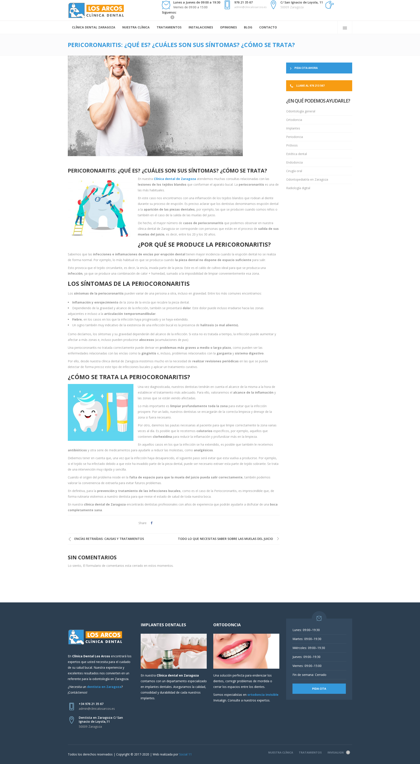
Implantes (293, 128)
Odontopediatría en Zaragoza (307, 179)
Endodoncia (294, 162)
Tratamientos (310, 752)
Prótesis (292, 145)
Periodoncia (294, 137)
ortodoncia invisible (262, 694)
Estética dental (296, 154)
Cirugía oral (294, 171)
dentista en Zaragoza (104, 687)
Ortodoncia (294, 120)
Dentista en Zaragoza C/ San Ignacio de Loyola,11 (101, 719)
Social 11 (185, 754)
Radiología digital (298, 188)
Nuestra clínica (280, 752)
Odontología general (300, 111)
